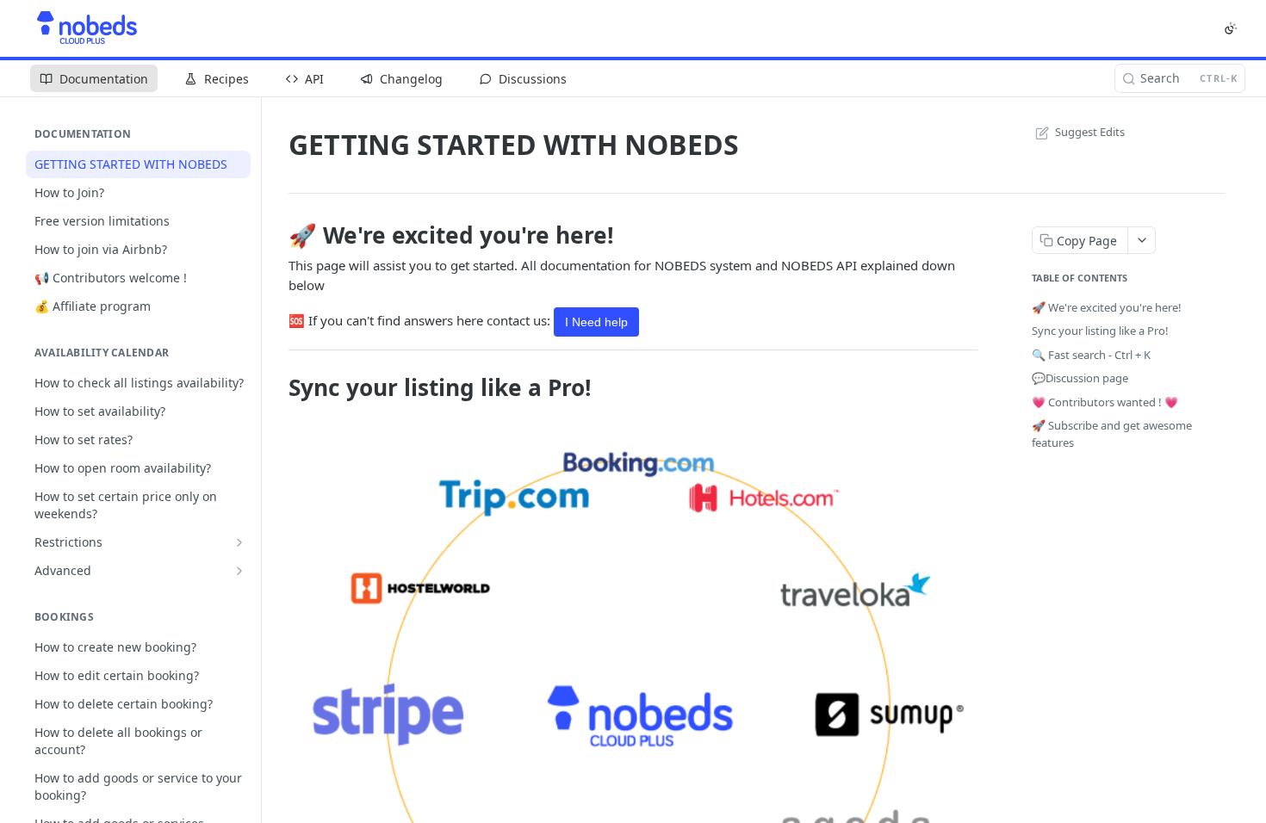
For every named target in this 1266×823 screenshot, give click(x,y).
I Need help (596, 322)
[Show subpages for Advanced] (239, 571)
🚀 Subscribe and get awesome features (1112, 434)
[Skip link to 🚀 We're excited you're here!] (277, 235)
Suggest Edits (1090, 131)
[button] (633, 699)
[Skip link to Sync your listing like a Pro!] (277, 387)
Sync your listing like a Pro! (1100, 330)
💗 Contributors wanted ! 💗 (1105, 402)
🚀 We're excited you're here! (1107, 307)
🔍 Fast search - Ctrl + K (1091, 354)
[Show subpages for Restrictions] (239, 542)
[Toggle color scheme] (1230, 28)
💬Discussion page (1080, 378)
